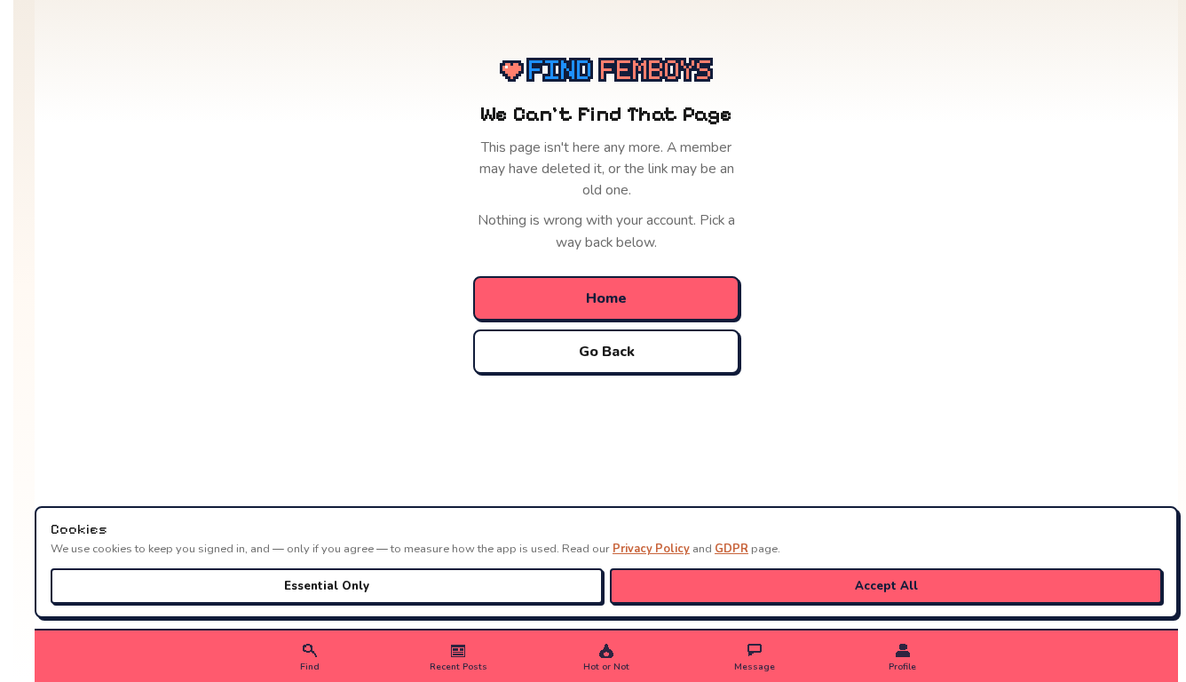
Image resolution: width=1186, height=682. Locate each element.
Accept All (886, 586)
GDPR (731, 549)
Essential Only (326, 586)
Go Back (607, 351)
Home (606, 298)
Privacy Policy (651, 549)
